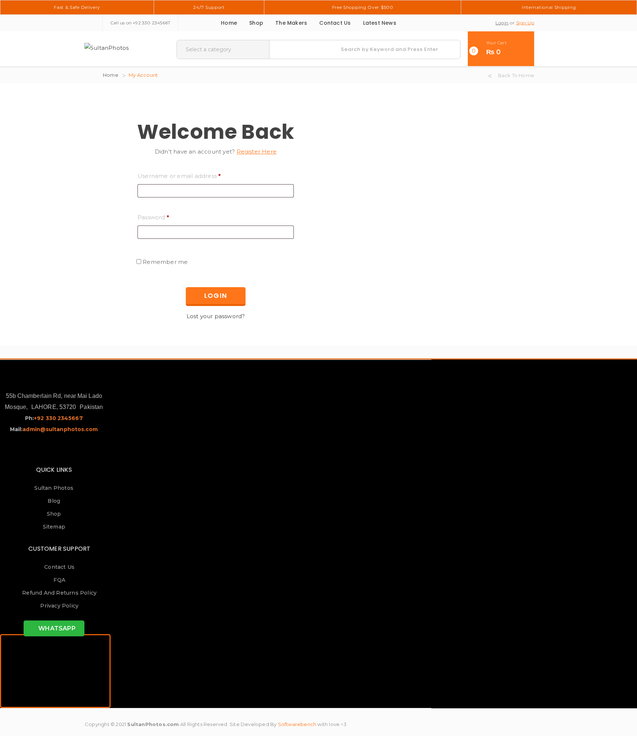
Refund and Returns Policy (59, 592)
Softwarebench (297, 724)
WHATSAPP (56, 628)
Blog (54, 501)
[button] (501, 48)
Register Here (257, 151)
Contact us (335, 23)
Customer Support (59, 548)
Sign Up (525, 22)
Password (153, 217)
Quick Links (54, 469)
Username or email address (179, 176)
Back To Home (516, 75)
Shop (256, 23)
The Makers (291, 23)
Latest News (379, 23)
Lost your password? (216, 316)
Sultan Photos (53, 488)
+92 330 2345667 (151, 22)
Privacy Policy (59, 605)
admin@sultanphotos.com (60, 429)
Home (229, 23)
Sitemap (54, 526)
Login (502, 22)
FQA (59, 580)
